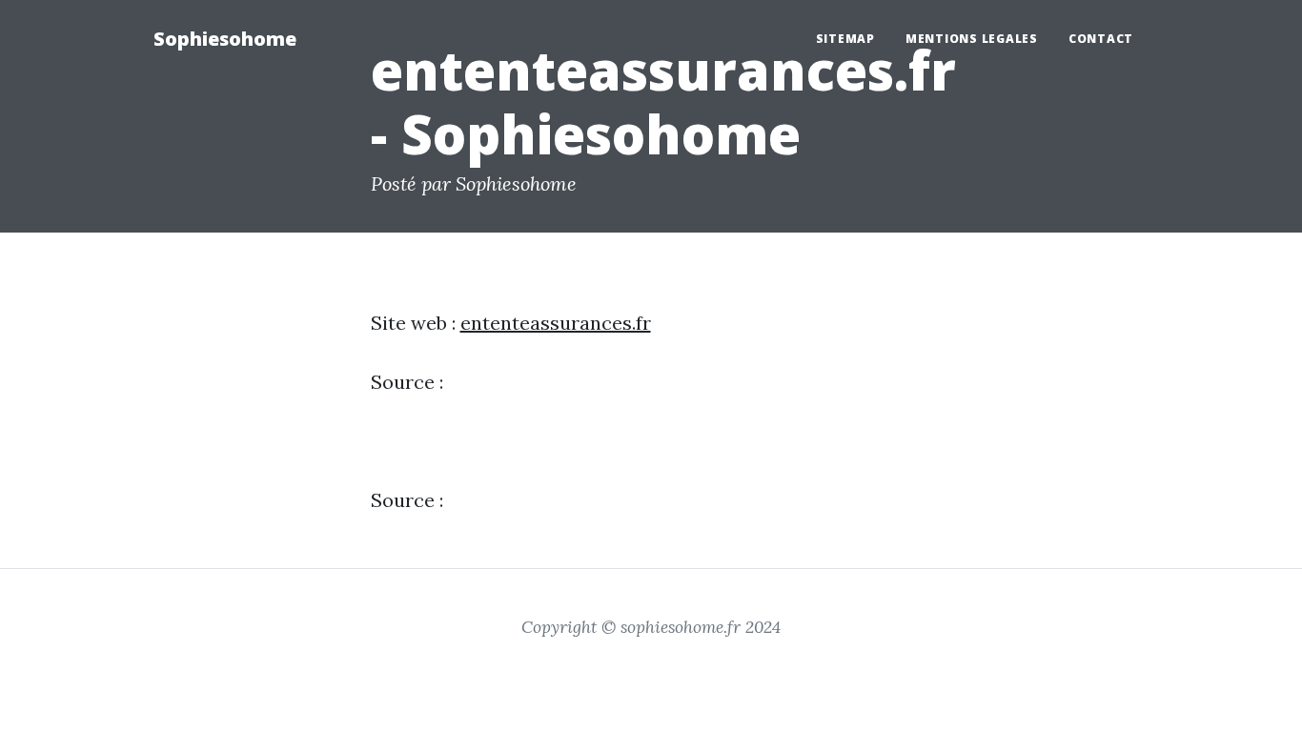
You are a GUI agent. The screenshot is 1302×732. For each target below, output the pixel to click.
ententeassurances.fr (555, 323)
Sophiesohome (224, 38)
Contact (1100, 38)
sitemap (845, 38)
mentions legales (971, 38)
